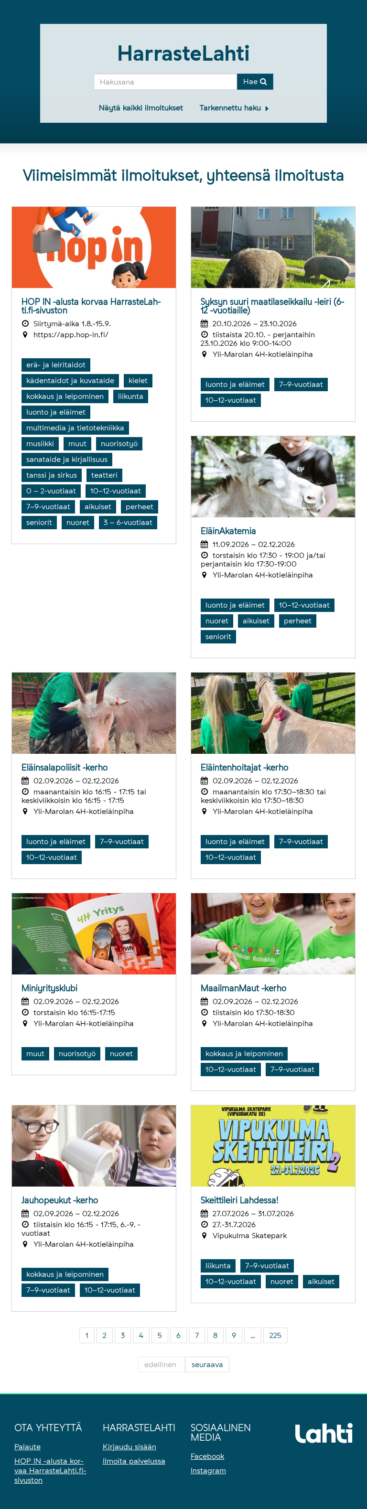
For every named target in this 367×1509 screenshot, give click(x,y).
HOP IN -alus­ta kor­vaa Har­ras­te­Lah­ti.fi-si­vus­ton (50, 1470)
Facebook (207, 1456)
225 (275, 1335)
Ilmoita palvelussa (134, 1461)
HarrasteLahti (183, 53)
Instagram (208, 1470)
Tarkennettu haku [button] (231, 107)
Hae (251, 81)
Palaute (27, 1446)
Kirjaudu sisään (129, 1446)
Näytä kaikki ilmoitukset (141, 107)
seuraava (207, 1364)
